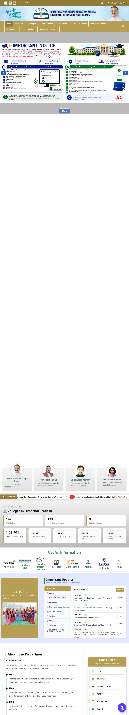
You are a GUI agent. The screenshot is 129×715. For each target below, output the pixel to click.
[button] (24, 23)
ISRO (119, 566)
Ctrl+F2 (122, 709)
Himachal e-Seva (25, 566)
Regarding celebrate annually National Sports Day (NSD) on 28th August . (97, 497)
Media (30, 29)
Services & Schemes (47, 29)
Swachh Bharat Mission (41, 567)
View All (120, 589)
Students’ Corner (80, 24)
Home (8, 24)
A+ (115, 3)
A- (109, 3)
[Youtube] (14, 3)
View (120, 598)
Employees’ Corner (98, 24)
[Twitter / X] (10, 3)
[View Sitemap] (102, 2)
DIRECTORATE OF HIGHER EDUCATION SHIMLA (73, 11)
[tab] (57, 588)
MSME (88, 566)
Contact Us (10, 29)
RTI (23, 29)
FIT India (56, 566)
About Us (19, 24)
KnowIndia (9, 566)
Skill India (104, 568)
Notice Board (47, 24)
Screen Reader (24, 3)
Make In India (72, 566)
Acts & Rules (62, 24)
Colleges (32, 24)
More (64, 111)
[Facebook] (5, 3)
